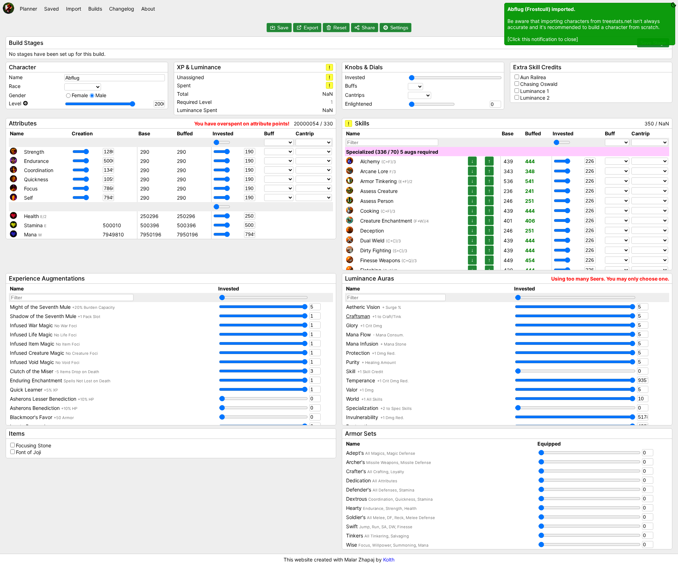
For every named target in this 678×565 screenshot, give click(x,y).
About (148, 9)
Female (80, 95)
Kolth (388, 560)
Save (283, 27)
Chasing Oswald (539, 84)
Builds (95, 9)
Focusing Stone (33, 445)
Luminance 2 (534, 98)
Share (368, 27)
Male (100, 95)
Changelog (121, 9)
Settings (399, 27)
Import (73, 9)
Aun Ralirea (533, 77)
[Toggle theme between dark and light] (674, 5)
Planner (28, 9)
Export (311, 27)
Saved (51, 9)
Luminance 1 (534, 91)
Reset (339, 27)
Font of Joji (28, 452)
